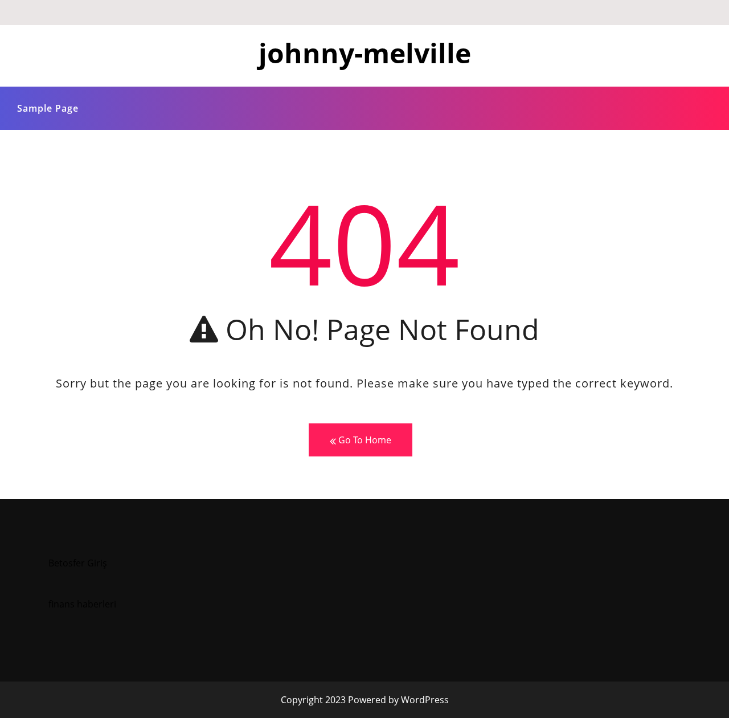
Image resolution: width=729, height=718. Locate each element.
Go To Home (363, 440)
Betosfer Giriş (77, 563)
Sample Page (48, 108)
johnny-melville (365, 52)
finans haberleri (82, 604)
